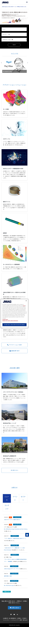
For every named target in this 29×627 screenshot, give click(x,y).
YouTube (14, 615)
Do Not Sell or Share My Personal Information (14, 324)
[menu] (27, 2)
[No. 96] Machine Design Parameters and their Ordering (15, 529)
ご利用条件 (24, 618)
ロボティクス (6, 139)
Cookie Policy (5, 319)
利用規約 (19, 618)
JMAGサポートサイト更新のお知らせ (12, 519)
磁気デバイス (6, 201)
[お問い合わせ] (27, 535)
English (26, 620)
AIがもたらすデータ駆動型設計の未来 (13, 168)
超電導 (5, 233)
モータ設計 (6, 109)
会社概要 (5, 618)
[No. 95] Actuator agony (9, 585)
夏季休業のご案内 (8, 576)
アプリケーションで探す (15, 345)
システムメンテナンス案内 (16, 620)
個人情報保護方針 (12, 618)
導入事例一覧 (14, 470)
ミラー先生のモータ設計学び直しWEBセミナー (15, 538)
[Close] (26, 300)
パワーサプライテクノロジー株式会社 (13, 392)
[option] (14, 64)
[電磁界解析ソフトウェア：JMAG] (5, 2)
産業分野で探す (15, 351)
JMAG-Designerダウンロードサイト (12, 568)
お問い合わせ (15, 607)
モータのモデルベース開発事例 (11, 264)
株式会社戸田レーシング (9, 423)
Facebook (11, 615)
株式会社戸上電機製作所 (9, 456)
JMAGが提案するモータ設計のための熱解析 (14, 293)
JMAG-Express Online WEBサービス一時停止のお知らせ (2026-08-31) (14, 6)
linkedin (18, 615)
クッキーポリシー (6, 620)
